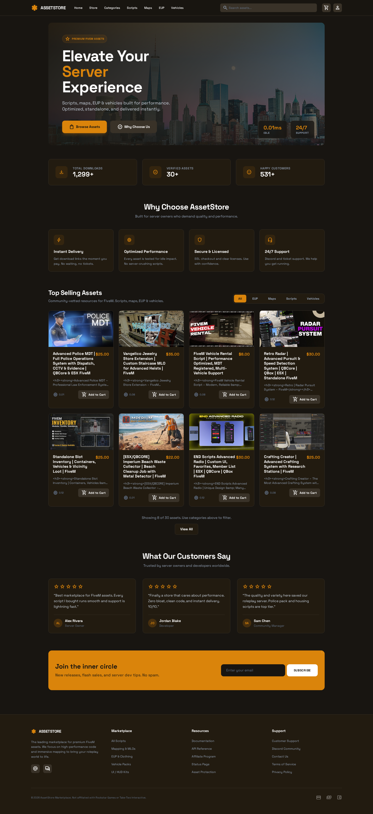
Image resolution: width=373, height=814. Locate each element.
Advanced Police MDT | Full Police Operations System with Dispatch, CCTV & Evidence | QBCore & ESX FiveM (74, 363)
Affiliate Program (204, 756)
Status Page (200, 764)
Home (78, 8)
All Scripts (118, 741)
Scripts (132, 8)
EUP (161, 8)
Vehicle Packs (121, 764)
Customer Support (285, 741)
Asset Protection (204, 772)
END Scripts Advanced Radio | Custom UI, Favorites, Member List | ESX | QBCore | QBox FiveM (214, 466)
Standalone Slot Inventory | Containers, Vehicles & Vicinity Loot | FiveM (74, 464)
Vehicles (177, 8)
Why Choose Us (133, 127)
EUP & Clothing (122, 756)
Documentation (203, 741)
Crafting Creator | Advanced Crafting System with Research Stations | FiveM (284, 464)
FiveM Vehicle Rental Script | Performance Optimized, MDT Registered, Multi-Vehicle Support (213, 363)
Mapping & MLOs (123, 749)
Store (93, 8)
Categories (112, 8)
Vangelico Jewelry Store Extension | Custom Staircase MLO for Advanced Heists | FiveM (144, 363)
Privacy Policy (282, 772)
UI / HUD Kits (120, 772)
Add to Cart (94, 395)
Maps (148, 8)
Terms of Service (284, 764)
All (240, 299)
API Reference (202, 749)
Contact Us (280, 756)
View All (186, 529)
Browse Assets (84, 127)
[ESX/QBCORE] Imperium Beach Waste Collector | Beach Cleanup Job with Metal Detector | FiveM (144, 466)
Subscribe (302, 670)
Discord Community (286, 749)
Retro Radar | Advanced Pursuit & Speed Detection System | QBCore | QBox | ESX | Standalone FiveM (282, 365)
